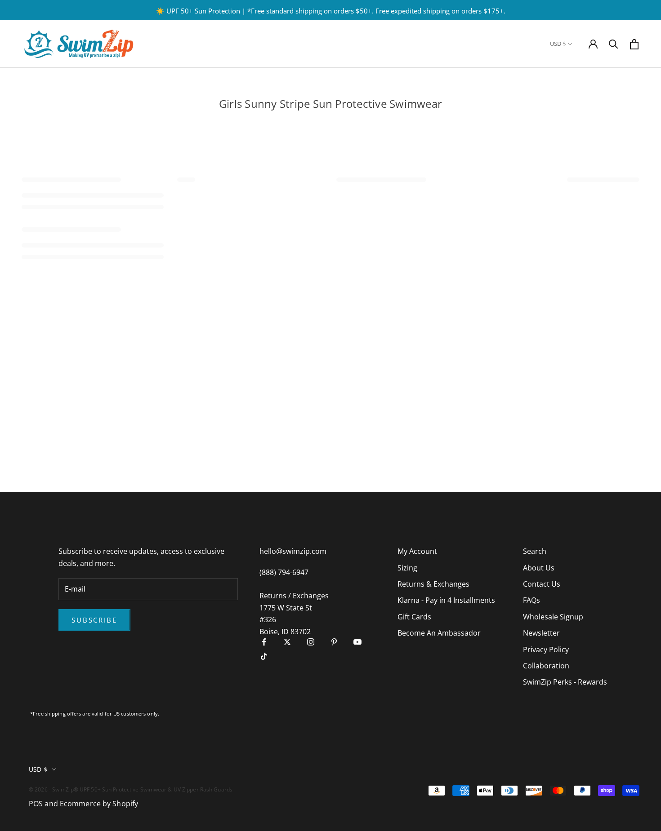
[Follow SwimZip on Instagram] (310, 641)
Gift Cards (414, 617)
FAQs (531, 600)
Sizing (407, 568)
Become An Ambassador (439, 633)
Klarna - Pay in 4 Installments (446, 600)
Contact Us (541, 584)
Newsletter (541, 633)
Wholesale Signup (553, 617)
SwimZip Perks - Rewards (565, 682)
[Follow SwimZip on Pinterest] (334, 641)
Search (534, 551)
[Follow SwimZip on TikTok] (263, 656)
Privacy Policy (546, 649)
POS (36, 804)
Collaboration (546, 666)
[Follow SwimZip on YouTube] (357, 641)
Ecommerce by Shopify (99, 804)
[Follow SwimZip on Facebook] (263, 641)
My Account (417, 551)
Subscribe (94, 619)
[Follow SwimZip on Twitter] (287, 641)
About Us (538, 568)
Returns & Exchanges (433, 584)
